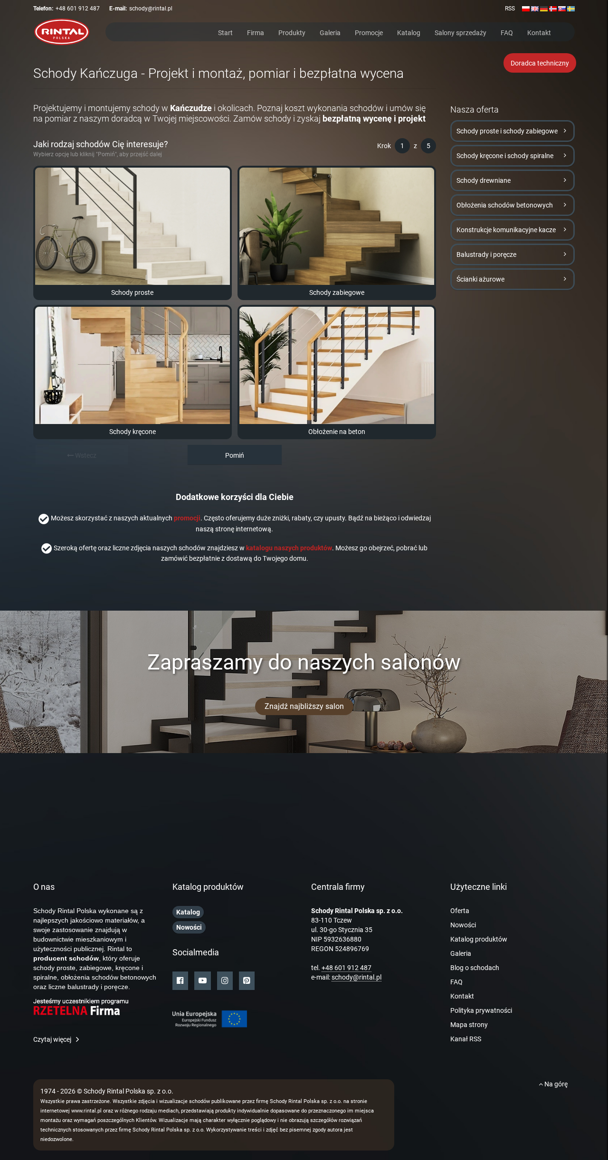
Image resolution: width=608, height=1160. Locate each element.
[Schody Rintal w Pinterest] (247, 980)
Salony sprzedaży (460, 32)
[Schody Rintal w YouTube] (202, 980)
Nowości (463, 925)
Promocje (369, 32)
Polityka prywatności (481, 1010)
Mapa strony (469, 1024)
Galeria (330, 32)
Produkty (291, 32)
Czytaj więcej (52, 1039)
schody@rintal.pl (150, 8)
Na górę (555, 1084)
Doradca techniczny (540, 63)
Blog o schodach (474, 967)
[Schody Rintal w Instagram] (225, 980)
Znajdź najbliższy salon (304, 706)
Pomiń (234, 455)
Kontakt (539, 32)
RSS (510, 8)
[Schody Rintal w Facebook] (180, 980)
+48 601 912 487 (78, 8)
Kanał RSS (465, 1039)
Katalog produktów (478, 939)
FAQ (507, 32)
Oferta (459, 911)
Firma (255, 32)
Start (225, 32)
